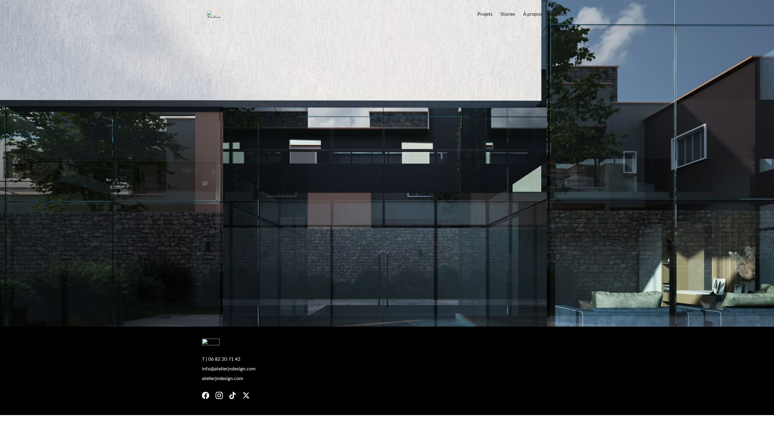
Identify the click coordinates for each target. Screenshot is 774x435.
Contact (558, 14)
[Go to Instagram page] (219, 395)
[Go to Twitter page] (246, 395)
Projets (485, 14)
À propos (532, 14)
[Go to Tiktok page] (232, 395)
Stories (507, 14)
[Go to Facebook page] (205, 395)
